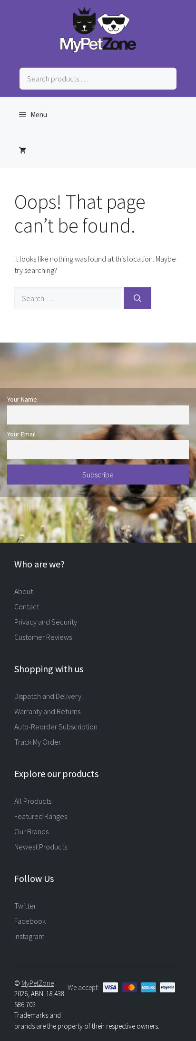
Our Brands (31, 831)
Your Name (22, 399)
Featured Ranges (40, 816)
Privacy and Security (45, 622)
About (23, 591)
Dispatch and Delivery (47, 696)
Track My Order (37, 742)
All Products (32, 801)
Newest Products (40, 846)
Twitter (25, 905)
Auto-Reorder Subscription (56, 726)
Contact (26, 606)
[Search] (137, 298)
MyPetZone (37, 983)
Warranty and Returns (47, 711)
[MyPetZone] (98, 50)
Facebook (30, 921)
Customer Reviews (43, 637)
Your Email (21, 434)
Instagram (29, 936)
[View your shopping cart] (23, 150)
